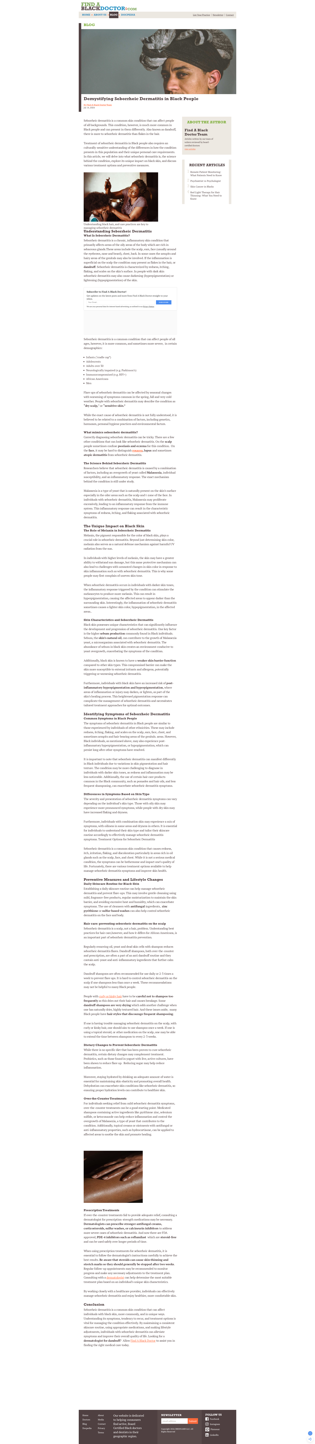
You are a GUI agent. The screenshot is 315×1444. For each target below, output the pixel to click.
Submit (193, 1421)
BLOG (114, 15)
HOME (86, 15)
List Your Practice (201, 14)
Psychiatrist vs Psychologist (205, 181)
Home (85, 1415)
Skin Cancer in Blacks (202, 186)
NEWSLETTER (171, 1415)
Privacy (101, 1428)
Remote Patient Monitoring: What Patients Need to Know (206, 173)
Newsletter (218, 14)
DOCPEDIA (128, 15)
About (101, 1415)
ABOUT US (100, 15)
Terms (101, 1432)
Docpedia (87, 1428)
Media (101, 1419)
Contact (230, 14)
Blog (84, 1423)
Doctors (86, 1419)
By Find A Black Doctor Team (98, 105)
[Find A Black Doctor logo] (158, 6)
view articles (190, 149)
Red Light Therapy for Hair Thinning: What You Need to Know (206, 195)
